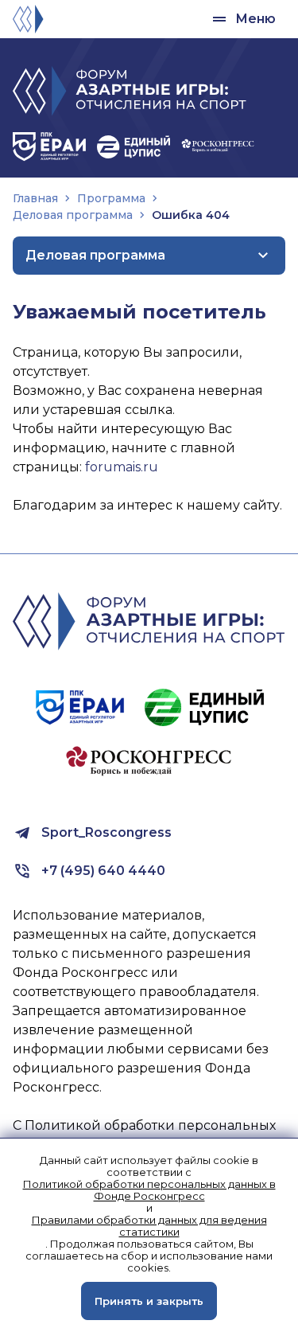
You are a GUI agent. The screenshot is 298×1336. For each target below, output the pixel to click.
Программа (111, 198)
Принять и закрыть (149, 1301)
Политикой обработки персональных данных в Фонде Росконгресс (149, 1190)
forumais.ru (121, 467)
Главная (35, 198)
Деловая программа (73, 215)
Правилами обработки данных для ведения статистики (149, 1226)
